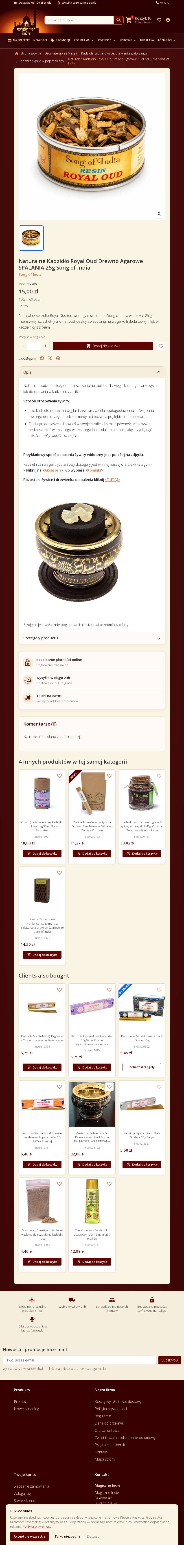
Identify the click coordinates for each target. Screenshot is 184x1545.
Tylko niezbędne (67, 1536)
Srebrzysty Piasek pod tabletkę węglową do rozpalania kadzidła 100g (42, 1234)
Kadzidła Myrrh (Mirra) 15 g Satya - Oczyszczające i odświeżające (42, 1038)
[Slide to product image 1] (31, 238)
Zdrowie (128, 40)
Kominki (94, 470)
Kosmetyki (84, 40)
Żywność (107, 40)
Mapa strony (105, 1459)
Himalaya (147, 40)
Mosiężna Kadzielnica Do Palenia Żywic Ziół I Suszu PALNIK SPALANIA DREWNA (92, 1137)
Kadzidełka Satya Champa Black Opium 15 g (142, 1038)
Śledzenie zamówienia (31, 1486)
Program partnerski (110, 1444)
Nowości (40, 40)
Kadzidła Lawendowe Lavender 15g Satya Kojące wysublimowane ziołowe (92, 1040)
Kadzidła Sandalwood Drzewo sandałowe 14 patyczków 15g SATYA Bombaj (42, 1137)
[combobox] (79, 20)
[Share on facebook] (42, 358)
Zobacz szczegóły (142, 1067)
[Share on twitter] (50, 358)
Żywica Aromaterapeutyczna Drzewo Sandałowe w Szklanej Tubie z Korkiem (92, 826)
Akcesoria (52, 470)
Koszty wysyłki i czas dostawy (118, 1401)
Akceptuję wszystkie (29, 1536)
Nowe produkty (26, 1408)
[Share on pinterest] (58, 358)
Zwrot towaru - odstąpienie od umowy (125, 1437)
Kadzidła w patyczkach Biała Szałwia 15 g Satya (142, 1135)
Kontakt (101, 1452)
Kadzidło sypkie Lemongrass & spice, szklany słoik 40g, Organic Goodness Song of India (142, 826)
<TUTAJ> (112, 479)
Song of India (30, 274)
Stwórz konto (24, 1500)
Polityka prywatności (37, 1526)
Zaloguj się (22, 1493)
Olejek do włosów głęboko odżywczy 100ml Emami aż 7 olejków (92, 1234)
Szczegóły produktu (40, 637)
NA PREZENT (19, 40)
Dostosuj (93, 1536)
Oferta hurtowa (107, 1430)
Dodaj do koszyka (103, 345)
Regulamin (103, 1415)
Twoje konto (25, 1474)
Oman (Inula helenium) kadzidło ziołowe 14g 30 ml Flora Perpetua (42, 826)
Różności (167, 40)
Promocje (60, 40)
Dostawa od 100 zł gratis (35, 2)
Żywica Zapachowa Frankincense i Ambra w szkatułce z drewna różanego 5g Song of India (42, 925)
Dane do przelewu (109, 1423)
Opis (27, 372)
